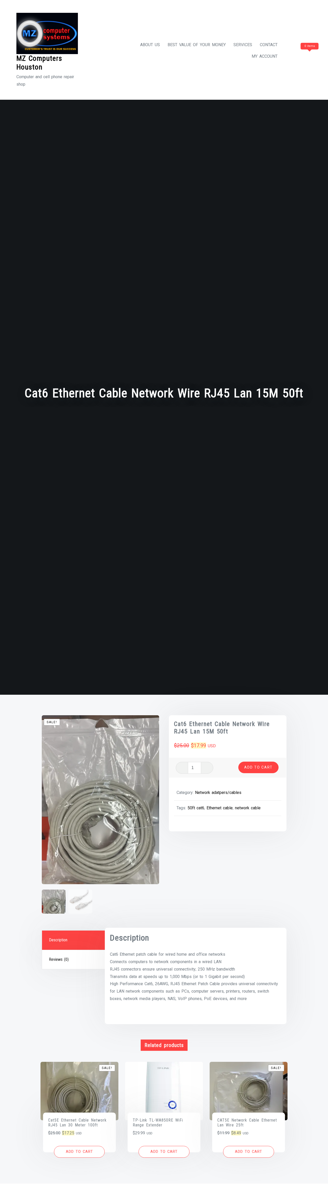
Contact (269, 44)
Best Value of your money (197, 44)
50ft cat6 (196, 807)
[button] (79, 1152)
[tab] (74, 940)
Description (58, 939)
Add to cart (258, 767)
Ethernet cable (220, 807)
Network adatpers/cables (218, 792)
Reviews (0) (59, 959)
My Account (265, 56)
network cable (248, 807)
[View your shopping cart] (300, 56)
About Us (150, 44)
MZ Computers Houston (39, 62)
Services (242, 44)
